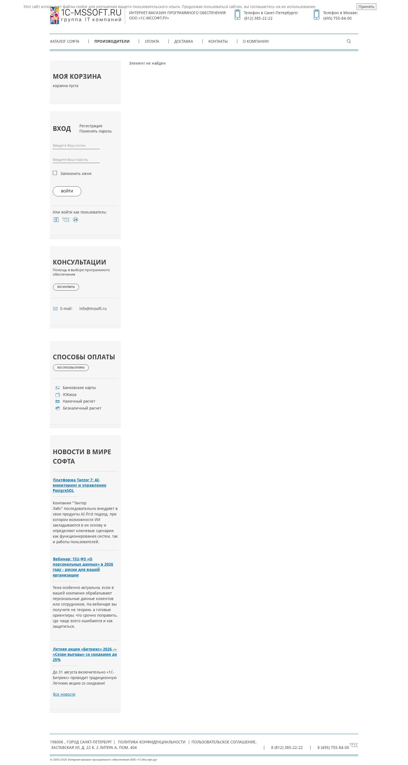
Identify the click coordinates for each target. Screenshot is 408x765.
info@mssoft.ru (93, 308)
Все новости (64, 694)
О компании (256, 41)
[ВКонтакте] (65, 219)
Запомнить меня (76, 173)
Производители (112, 41)
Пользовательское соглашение (223, 742)
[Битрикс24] (75, 219)
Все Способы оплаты (70, 367)
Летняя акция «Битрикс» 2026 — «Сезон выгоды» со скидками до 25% (85, 654)
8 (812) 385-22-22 (287, 747)
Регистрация (90, 126)
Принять (366, 6)
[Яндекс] (56, 219)
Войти (67, 191)
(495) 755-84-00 (337, 18)
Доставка (183, 41)
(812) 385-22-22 (258, 18)
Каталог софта (64, 41)
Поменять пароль (95, 131)
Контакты (218, 41)
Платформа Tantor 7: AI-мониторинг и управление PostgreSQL (79, 485)
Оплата (152, 41)
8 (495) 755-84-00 (333, 747)
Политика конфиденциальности (151, 742)
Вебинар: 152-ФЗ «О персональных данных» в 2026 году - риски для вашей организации (83, 567)
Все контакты (66, 287)
